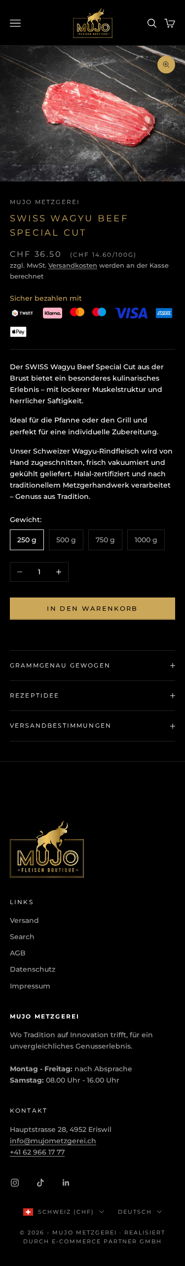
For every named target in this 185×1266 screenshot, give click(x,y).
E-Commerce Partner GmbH (107, 1241)
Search (22, 936)
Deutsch (135, 1211)
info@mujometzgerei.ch (53, 1140)
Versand (24, 920)
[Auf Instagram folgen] (15, 1183)
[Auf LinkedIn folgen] (66, 1183)
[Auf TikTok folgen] (40, 1183)
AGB (18, 953)
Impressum (30, 986)
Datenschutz (32, 969)
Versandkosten (72, 265)
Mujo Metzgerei (45, 202)
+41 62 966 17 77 (37, 1152)
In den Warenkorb (92, 608)
